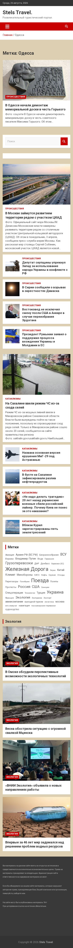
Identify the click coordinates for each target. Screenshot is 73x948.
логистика (49, 602)
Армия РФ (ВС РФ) (27, 554)
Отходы (61, 575)
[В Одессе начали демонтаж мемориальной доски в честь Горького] (36, 80)
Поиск (64, 141)
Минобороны (25, 574)
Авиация (9, 555)
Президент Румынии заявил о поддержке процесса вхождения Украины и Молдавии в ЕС (44, 339)
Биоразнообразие (49, 555)
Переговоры (11, 581)
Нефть (44, 575)
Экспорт (47, 598)
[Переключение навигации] (7, 26)
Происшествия (15, 97)
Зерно (52, 570)
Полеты (54, 581)
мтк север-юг (11, 606)
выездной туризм (34, 602)
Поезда (40, 580)
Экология (22, 597)
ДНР (36, 563)
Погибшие (24, 581)
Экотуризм (37, 598)
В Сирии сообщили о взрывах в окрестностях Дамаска (44, 289)
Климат (10, 574)
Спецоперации (14, 592)
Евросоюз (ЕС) (57, 564)
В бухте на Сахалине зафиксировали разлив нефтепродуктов (39, 478)
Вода (40, 559)
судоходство (12, 609)
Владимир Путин (25, 558)
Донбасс (45, 563)
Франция (9, 598)
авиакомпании (14, 601)
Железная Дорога (26, 569)
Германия (49, 559)
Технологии (30, 593)
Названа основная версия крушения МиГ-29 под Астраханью (41, 456)
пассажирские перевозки (43, 605)
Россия (24, 587)
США (36, 587)
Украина (55, 592)
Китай (60, 570)
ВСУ (63, 554)
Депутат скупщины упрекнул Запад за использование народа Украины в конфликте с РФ (45, 268)
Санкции (45, 587)
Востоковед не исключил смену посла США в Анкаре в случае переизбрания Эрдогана (43, 315)
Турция (41, 592)
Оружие (52, 575)
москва (59, 601)
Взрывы (9, 559)
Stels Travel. (17, 12)
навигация (24, 605)
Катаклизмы (13, 399)
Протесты (10, 587)
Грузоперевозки (19, 563)
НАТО (37, 575)
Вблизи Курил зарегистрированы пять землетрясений (40, 528)
